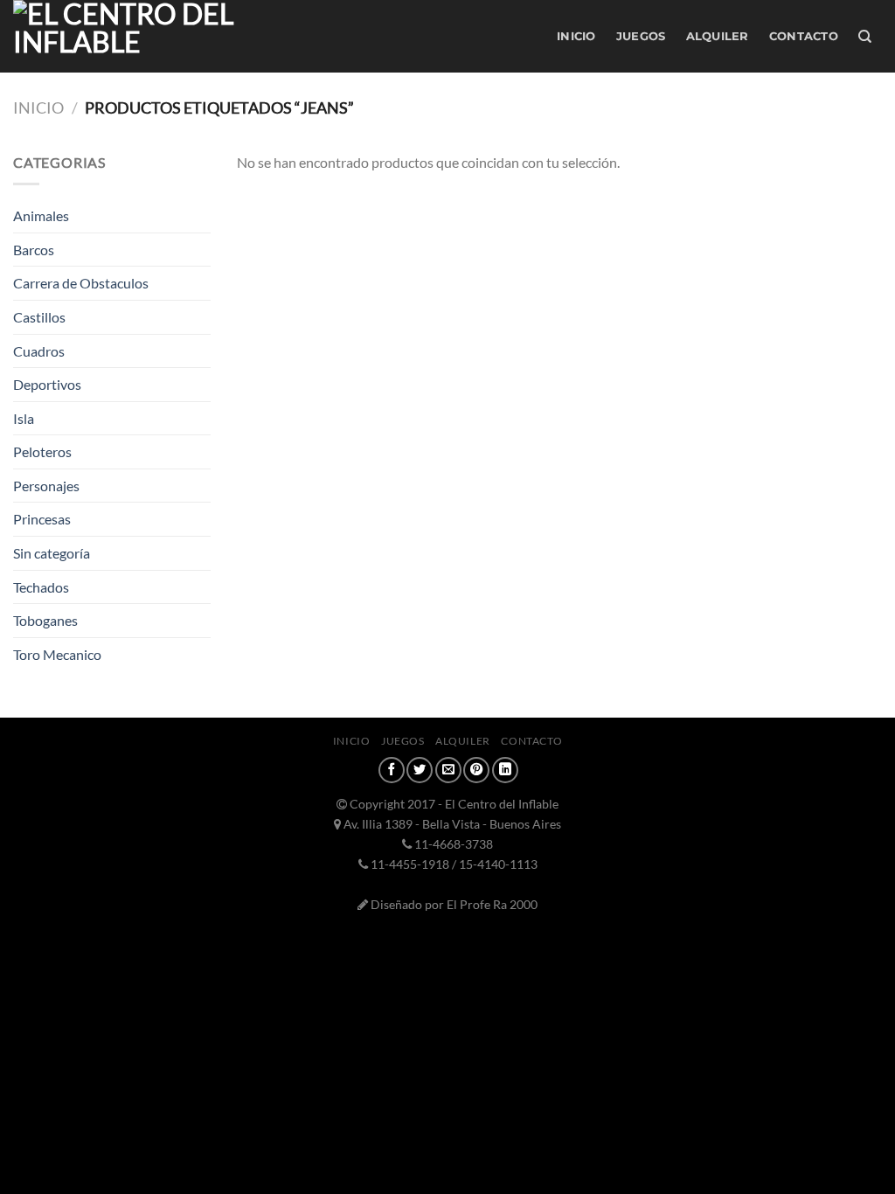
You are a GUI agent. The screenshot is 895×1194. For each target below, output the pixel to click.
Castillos (39, 317)
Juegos (641, 36)
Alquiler (717, 36)
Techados (41, 587)
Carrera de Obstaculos (81, 282)
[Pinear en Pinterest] (476, 770)
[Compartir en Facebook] (391, 770)
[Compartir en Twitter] (419, 770)
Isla (23, 418)
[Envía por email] (448, 770)
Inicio (576, 36)
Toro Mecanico (57, 654)
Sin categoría (51, 553)
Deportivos (47, 384)
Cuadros (39, 351)
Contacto (803, 36)
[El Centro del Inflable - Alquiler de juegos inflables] (186, 36)
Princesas (42, 518)
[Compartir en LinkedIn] (505, 770)
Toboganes (45, 620)
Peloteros (42, 451)
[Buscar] (865, 36)
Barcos (33, 249)
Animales (41, 215)
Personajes (46, 485)
